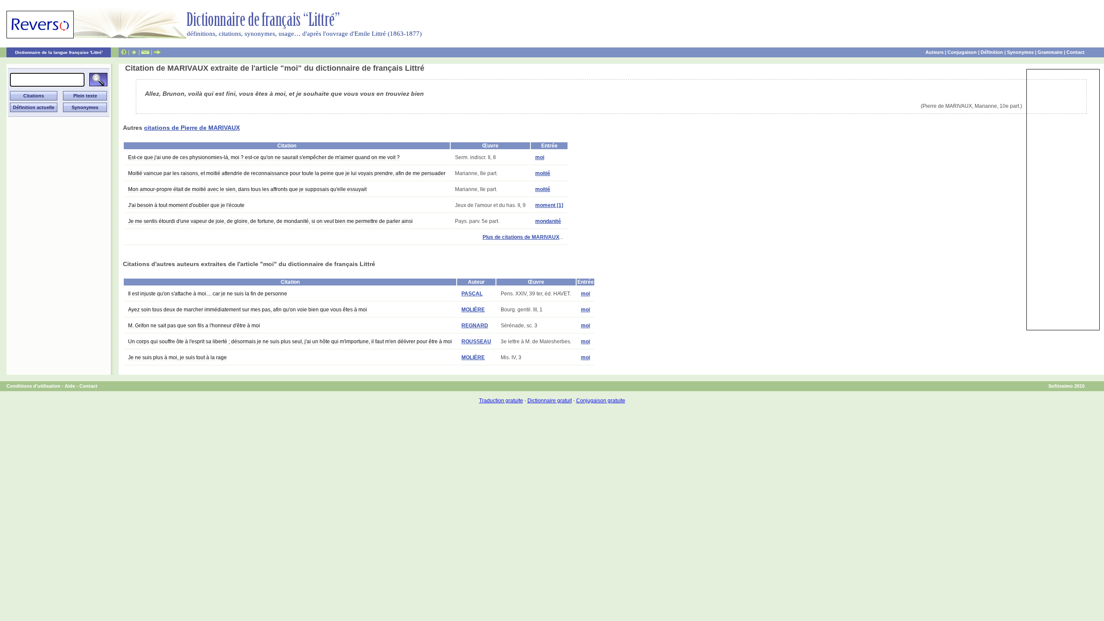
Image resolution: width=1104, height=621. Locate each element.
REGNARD (474, 326)
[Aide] (124, 52)
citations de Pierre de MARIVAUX (192, 127)
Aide (70, 386)
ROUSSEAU (476, 342)
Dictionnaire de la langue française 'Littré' (59, 52)
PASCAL (472, 294)
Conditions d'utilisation (33, 386)
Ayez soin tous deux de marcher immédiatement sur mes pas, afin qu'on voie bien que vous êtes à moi (247, 310)
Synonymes (1020, 52)
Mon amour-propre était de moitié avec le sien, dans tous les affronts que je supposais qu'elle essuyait (247, 189)
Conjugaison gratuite (600, 401)
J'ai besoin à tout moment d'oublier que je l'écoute (186, 205)
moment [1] (549, 205)
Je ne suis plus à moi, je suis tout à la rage (177, 357)
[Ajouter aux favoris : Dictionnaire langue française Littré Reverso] (134, 52)
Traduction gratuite (501, 401)
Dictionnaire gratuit (549, 401)
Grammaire (1050, 52)
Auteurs (934, 52)
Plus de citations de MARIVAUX (521, 237)
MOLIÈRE (473, 310)
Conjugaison (962, 52)
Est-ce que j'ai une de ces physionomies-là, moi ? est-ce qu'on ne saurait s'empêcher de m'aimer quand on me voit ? (264, 157)
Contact (1075, 52)
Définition (992, 52)
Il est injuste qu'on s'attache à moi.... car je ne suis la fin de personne (207, 294)
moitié (542, 173)
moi (539, 157)
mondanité (548, 221)
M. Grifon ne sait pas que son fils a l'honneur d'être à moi (194, 326)
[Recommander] (157, 52)
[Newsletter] (145, 52)
